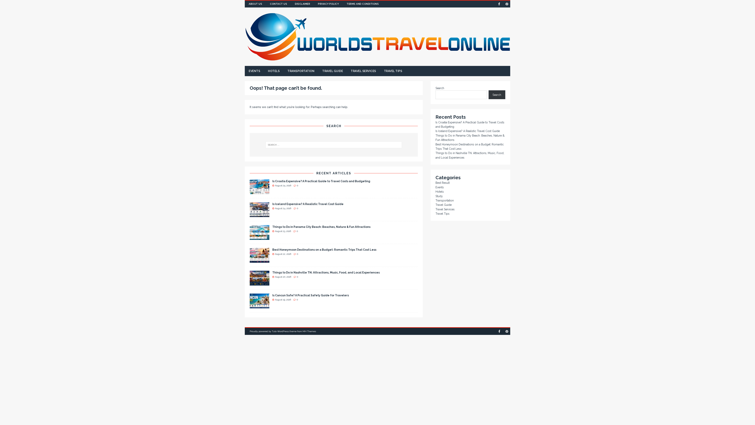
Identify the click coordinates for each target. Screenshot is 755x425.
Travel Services (363, 71)
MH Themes (309, 331)
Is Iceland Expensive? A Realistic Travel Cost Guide (307, 204)
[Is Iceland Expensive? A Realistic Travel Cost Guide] (259, 214)
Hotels (274, 71)
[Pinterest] (506, 4)
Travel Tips (393, 71)
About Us (255, 4)
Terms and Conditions (363, 4)
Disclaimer (302, 4)
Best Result (443, 182)
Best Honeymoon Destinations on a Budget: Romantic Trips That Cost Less (324, 249)
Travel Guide (332, 71)
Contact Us (278, 4)
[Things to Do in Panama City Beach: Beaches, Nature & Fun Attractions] (259, 237)
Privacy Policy (328, 4)
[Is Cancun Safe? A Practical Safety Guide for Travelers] (259, 306)
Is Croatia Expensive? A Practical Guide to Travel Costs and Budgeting (321, 181)
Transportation (300, 71)
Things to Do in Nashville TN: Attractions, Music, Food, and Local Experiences (326, 272)
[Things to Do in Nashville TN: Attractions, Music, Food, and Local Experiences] (259, 283)
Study (439, 196)
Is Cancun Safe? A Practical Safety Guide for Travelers (310, 295)
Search (440, 88)
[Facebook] (499, 4)
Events (254, 71)
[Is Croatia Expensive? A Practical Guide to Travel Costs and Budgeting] (259, 191)
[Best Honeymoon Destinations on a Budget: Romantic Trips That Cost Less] (259, 260)
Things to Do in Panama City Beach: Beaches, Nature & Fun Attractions (321, 226)
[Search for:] (334, 144)
